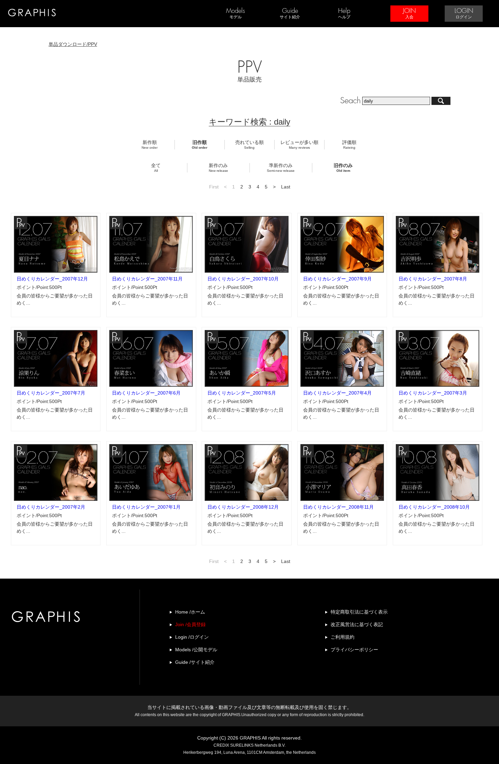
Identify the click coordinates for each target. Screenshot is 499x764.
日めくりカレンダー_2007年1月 (146, 507)
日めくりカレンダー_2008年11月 (338, 507)
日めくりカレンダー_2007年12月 (52, 278)
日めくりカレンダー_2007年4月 (337, 393)
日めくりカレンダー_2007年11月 (147, 278)
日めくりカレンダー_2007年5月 (241, 393)
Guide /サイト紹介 (195, 662)
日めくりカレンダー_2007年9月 (337, 278)
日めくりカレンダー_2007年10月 (243, 278)
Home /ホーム (190, 612)
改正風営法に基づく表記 (357, 624)
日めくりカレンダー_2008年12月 (243, 507)
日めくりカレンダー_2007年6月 (146, 393)
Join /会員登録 (190, 624)
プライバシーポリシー (354, 649)
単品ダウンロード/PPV (73, 44)
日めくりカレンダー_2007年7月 (51, 393)
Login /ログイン (192, 637)
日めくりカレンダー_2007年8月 (433, 278)
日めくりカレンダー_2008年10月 (434, 507)
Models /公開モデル (196, 649)
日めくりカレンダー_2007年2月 (51, 507)
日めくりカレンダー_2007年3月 (433, 393)
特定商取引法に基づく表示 (359, 612)
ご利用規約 (342, 637)
